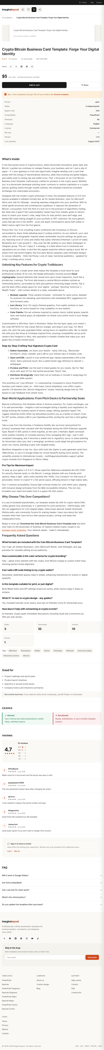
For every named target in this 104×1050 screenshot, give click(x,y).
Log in (9, 851)
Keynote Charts (8, 1009)
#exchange (58, 651)
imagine (10, 9)
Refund (5, 1029)
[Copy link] (11, 66)
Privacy (5, 1025)
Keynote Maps (8, 1001)
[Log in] (39, 9)
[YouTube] (32, 938)
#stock (46, 651)
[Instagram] (26, 938)
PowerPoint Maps (9, 996)
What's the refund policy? (14, 897)
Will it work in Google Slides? (15, 875)
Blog (38, 988)
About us (40, 980)
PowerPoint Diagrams (11, 988)
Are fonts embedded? (12, 882)
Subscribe (92, 957)
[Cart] (34, 9)
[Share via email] (32, 66)
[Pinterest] (21, 938)
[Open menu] (22, 9)
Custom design (43, 984)
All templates (7, 18)
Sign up (17, 851)
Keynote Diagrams (9, 992)
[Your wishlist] (28, 9)
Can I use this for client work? (15, 890)
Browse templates (61, 94)
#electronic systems (11, 656)
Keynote (5, 984)
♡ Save (84, 85)
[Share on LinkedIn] (21, 66)
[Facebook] (10, 938)
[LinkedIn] (15, 938)
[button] (52, 33)
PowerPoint (6, 980)
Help (92, 2)
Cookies (5, 1033)
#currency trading (84, 651)
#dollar (37, 651)
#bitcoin (26, 656)
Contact (99, 2)
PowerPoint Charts (9, 1005)
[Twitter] (4, 938)
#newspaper (25, 651)
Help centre (76, 980)
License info (76, 992)
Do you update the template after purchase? (22, 904)
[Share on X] (16, 66)
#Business (13, 651)
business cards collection (14, 530)
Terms (4, 1021)
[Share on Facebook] (27, 66)
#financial (70, 651)
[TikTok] (38, 938)
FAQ (73, 988)
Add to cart (34, 85)
